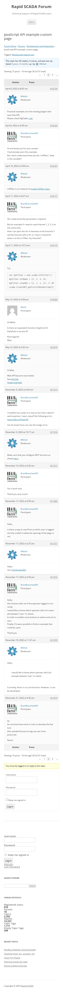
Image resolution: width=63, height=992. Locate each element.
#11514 (53, 389)
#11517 (53, 465)
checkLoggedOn (18, 570)
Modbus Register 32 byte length (20, 949)
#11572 (53, 577)
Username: (11, 774)
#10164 (53, 125)
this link (14, 379)
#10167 (53, 166)
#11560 (53, 501)
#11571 (53, 543)
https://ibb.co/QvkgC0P (17, 419)
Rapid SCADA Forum (31, 6)
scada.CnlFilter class (40, 188)
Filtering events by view (15, 961)
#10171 (53, 196)
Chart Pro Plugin (12, 957)
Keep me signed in (17, 800)
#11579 (53, 640)
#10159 (53, 88)
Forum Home (10, 46)
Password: (10, 787)
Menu (31, 22)
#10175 (53, 245)
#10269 (53, 299)
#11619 (53, 697)
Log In (10, 806)
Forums (21, 46)
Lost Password (12, 867)
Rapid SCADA (27, 985)
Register (8, 864)
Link (31, 118)
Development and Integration (40, 46)
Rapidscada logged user (23, 54)
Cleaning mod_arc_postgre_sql (19, 953)
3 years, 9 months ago (22, 63)
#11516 (53, 432)
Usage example (14, 382)
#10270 (53, 347)
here (16, 458)
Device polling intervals (15, 965)
